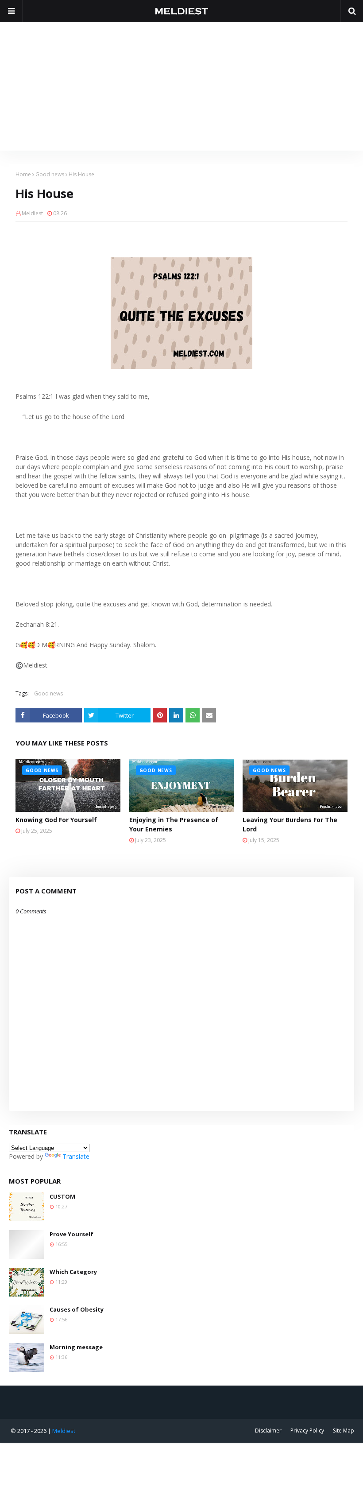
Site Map (343, 1430)
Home (23, 174)
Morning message (76, 1347)
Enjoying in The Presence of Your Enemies (173, 824)
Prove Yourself (71, 1234)
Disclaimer (268, 1430)
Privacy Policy (307, 1430)
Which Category (73, 1272)
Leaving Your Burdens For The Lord (290, 824)
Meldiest (32, 213)
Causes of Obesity (77, 1309)
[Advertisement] (181, 84)
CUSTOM (62, 1196)
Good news (49, 174)
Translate (75, 1156)
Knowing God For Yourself (56, 819)
